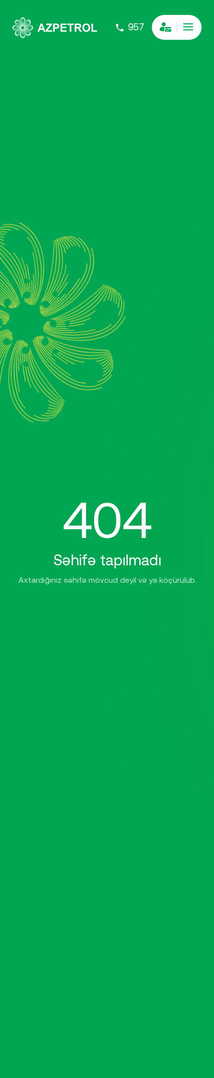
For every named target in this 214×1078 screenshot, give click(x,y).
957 (136, 27)
